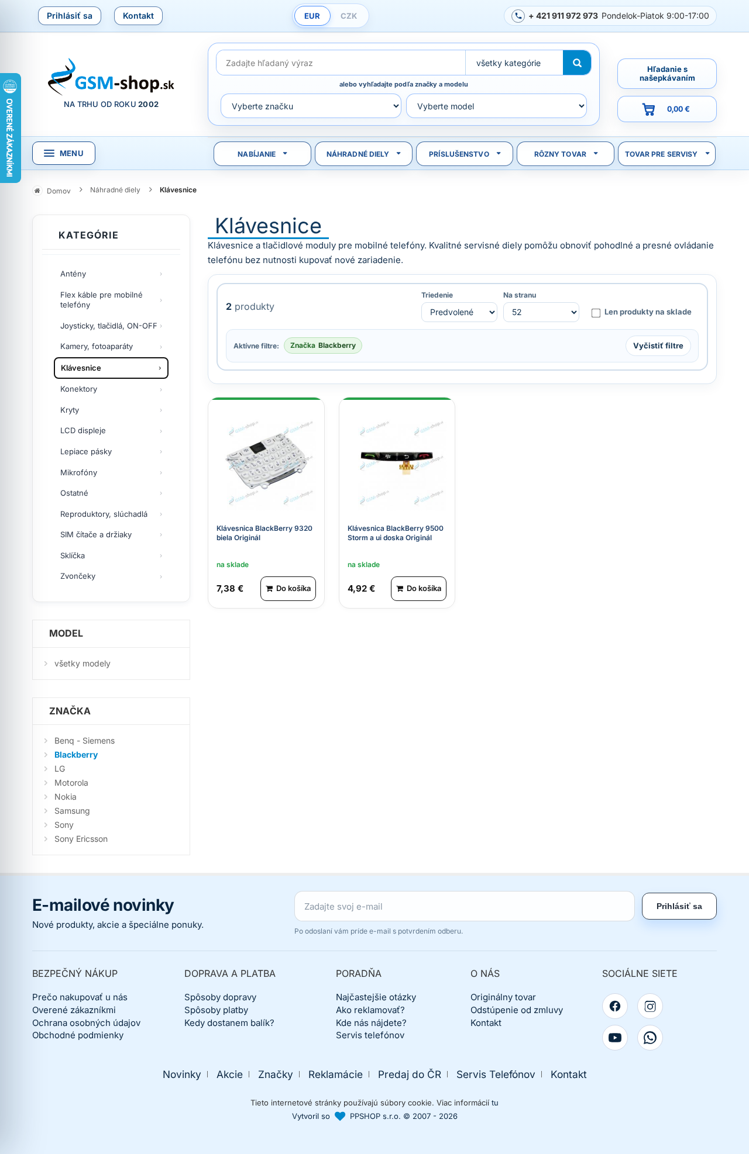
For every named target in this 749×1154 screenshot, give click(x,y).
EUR (312, 15)
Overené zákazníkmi (74, 1009)
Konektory (78, 388)
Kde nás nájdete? (371, 1022)
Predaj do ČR (409, 1074)
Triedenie (437, 295)
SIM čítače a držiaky (96, 534)
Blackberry (76, 754)
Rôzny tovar (560, 154)
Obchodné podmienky (77, 1035)
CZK (349, 15)
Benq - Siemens (84, 740)
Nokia (65, 796)
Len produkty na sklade (648, 311)
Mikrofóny (78, 472)
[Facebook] (615, 1006)
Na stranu (519, 295)
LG (59, 768)
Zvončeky (77, 576)
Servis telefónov (370, 1035)
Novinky (182, 1074)
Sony (64, 825)
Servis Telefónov (495, 1074)
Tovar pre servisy (661, 154)
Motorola (71, 782)
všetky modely (82, 663)
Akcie (230, 1074)
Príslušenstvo (459, 154)
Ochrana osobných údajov (86, 1022)
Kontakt (138, 15)
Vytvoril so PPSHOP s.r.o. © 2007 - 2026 (375, 1116)
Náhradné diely (358, 154)
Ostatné (74, 492)
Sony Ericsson (81, 839)
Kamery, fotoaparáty (96, 346)
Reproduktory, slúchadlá (103, 514)
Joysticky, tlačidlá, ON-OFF (108, 325)
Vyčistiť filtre (658, 345)
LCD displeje (83, 430)
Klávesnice (81, 367)
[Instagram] (650, 1006)
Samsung (72, 811)
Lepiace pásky (86, 451)
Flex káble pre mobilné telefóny (101, 300)
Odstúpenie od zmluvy (516, 1009)
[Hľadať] (577, 62)
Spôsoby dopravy (220, 997)
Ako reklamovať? (370, 1009)
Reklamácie (335, 1074)
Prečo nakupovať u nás (80, 997)
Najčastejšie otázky (376, 997)
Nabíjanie (257, 154)
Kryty (69, 409)
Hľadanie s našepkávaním (667, 73)
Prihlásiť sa (69, 15)
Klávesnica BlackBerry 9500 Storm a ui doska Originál (396, 533)
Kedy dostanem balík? (229, 1022)
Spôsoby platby (216, 1009)
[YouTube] (615, 1038)
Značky (275, 1074)
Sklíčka (72, 555)
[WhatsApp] (650, 1038)
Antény (73, 273)
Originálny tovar (503, 997)
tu (495, 1102)
